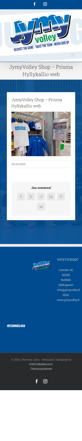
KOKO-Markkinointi (41, 364)
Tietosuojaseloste (41, 368)
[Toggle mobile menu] (72, 54)
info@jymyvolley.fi (68, 290)
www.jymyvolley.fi (68, 300)
